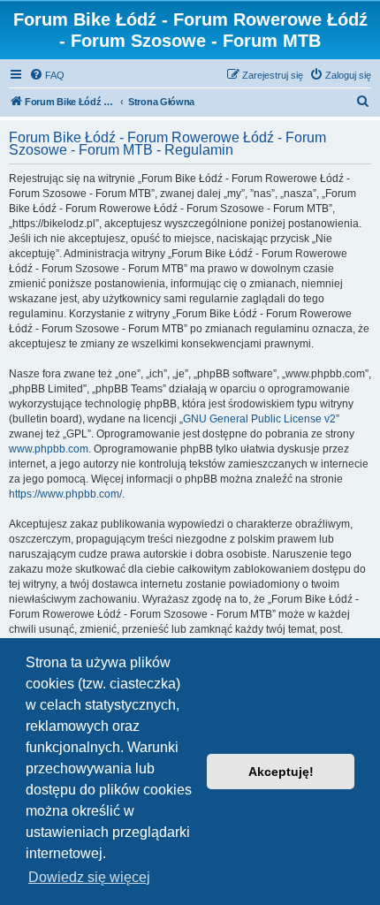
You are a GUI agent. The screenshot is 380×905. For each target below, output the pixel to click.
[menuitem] (47, 75)
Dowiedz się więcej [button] (89, 877)
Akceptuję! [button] (281, 771)
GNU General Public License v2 (259, 419)
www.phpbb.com (48, 449)
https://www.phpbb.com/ (65, 494)
